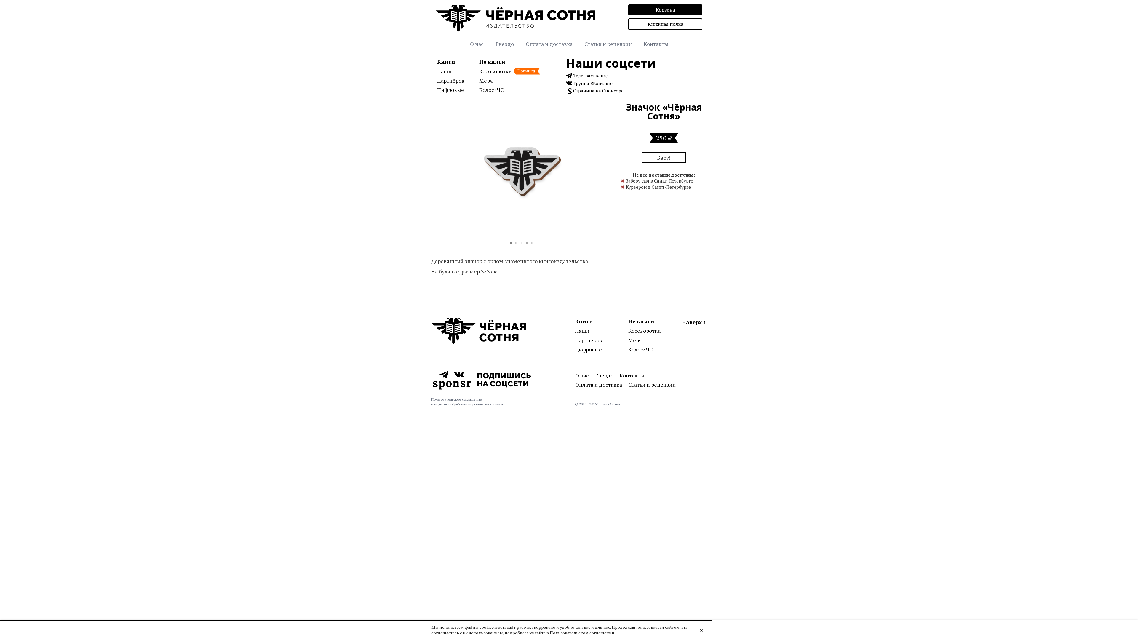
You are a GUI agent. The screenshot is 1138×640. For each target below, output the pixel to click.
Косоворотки (495, 71)
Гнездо (505, 43)
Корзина (665, 10)
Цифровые (450, 89)
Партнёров (450, 80)
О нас (477, 43)
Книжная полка (665, 24)
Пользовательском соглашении (582, 633)
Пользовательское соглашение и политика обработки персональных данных (468, 401)
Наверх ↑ (694, 322)
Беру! (663, 157)
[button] (606, 108)
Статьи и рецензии (608, 43)
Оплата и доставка (549, 43)
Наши (444, 71)
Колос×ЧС (491, 89)
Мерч (486, 80)
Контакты (656, 43)
